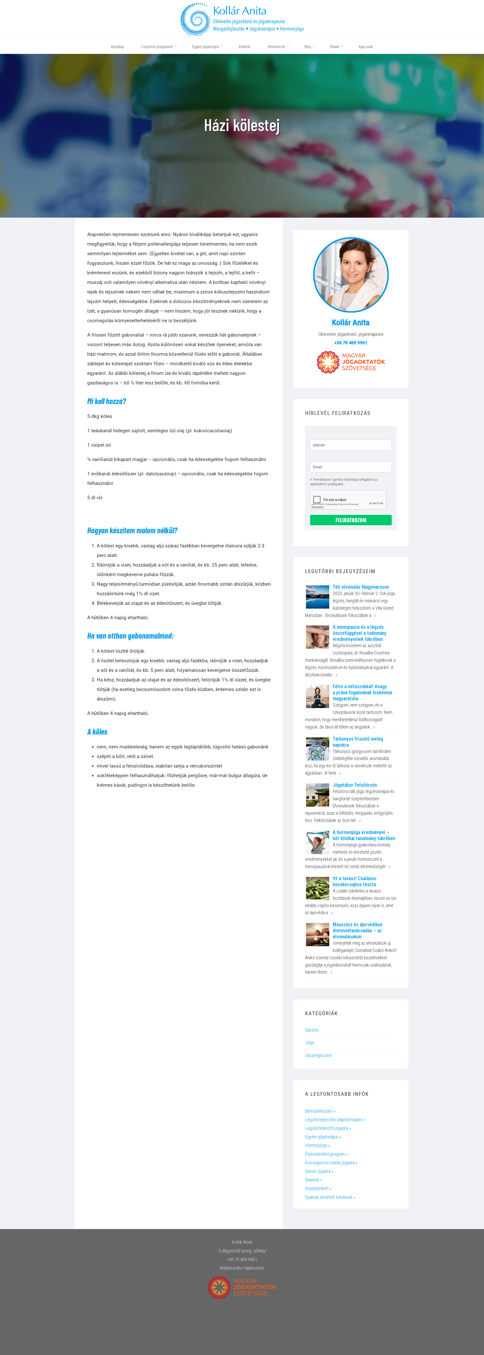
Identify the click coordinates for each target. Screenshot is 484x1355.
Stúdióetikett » (318, 1188)
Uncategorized (318, 1055)
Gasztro (312, 1030)
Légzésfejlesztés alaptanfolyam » (335, 1119)
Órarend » (313, 1180)
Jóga (309, 1042)
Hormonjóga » (317, 1145)
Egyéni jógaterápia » (323, 1137)
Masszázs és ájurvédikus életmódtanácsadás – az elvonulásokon (357, 930)
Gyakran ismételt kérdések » (330, 1197)
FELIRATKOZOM (351, 520)
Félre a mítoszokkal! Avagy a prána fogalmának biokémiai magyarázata (362, 692)
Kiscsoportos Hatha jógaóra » (331, 1163)
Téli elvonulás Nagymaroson (361, 587)
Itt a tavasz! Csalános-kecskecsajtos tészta (355, 881)
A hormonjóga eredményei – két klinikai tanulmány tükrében (364, 835)
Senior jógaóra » (319, 1171)
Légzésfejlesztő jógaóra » (328, 1128)
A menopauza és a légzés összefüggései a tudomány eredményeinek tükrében (359, 633)
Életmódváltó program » (326, 1154)
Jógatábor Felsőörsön (355, 785)
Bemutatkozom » (320, 1111)
